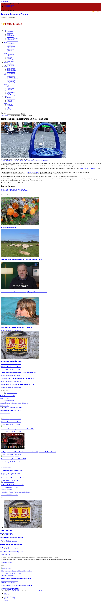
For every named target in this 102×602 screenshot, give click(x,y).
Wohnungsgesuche (11, 77)
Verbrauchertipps (11, 73)
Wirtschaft (6, 62)
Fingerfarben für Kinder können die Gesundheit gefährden (14, 190)
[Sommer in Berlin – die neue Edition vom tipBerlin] (11, 548)
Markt (5, 74)
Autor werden (7, 7)
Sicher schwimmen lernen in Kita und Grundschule (16, 327)
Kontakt (5, 593)
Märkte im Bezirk (11, 72)
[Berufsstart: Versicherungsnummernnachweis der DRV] (13, 426)
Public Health (10, 105)
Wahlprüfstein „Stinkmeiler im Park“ (12, 478)
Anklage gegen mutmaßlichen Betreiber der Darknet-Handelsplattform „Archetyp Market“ (28, 452)
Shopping (6, 66)
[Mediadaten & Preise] (6, 562)
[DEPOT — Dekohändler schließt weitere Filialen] (13, 407)
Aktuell (5, 30)
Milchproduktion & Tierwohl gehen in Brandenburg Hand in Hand (21, 259)
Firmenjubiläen (10, 65)
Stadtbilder (9, 50)
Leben (5, 103)
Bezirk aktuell (10, 45)
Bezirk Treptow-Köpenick (33, 160)
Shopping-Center (11, 68)
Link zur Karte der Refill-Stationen (31, 172)
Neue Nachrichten (11, 43)
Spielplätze (9, 58)
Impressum (6, 594)
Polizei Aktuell (10, 49)
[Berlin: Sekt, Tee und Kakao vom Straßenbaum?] (6, 489)
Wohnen (9, 93)
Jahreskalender (10, 37)
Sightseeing (9, 51)
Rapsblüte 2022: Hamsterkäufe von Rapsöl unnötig (13, 189)
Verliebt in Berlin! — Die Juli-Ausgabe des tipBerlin (16, 585)
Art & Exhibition (11, 99)
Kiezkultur (9, 101)
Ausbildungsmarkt (11, 82)
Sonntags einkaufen (11, 70)
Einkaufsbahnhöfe (11, 69)
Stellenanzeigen (10, 81)
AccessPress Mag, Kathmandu (39, 590)
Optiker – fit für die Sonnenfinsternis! (12, 485)
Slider (41, 160)
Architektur (9, 55)
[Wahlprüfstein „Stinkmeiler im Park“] (7, 475)
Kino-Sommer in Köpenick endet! (11, 361)
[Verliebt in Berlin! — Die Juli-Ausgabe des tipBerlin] (8, 582)
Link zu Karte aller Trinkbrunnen (87, 168)
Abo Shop (6, 600)
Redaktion (3, 160)
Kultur (5, 96)
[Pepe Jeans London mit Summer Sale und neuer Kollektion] (9, 400)
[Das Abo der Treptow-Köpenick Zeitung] (10, 589)
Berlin (25, 160)
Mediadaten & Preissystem (10, 598)
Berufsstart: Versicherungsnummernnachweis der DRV (17, 384)
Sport (8, 107)
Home (2, 115)
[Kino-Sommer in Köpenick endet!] (20, 358)
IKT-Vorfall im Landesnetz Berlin (11, 367)
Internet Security (10, 39)
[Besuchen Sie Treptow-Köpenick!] (11, 25)
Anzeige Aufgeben (11, 76)
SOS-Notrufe (10, 31)
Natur (8, 85)
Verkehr (8, 34)
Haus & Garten (10, 61)
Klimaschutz (9, 89)
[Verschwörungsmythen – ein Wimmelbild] (10, 456)
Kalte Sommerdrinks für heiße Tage (11, 470)
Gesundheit (9, 104)
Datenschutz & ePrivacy (9, 596)
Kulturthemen (10, 100)
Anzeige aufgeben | (8, 6)
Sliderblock (46, 160)
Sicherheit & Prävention (12, 38)
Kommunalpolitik (11, 46)
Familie (8, 108)
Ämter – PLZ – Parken (12, 47)
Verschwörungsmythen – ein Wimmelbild (13, 459)
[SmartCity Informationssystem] (96, 12)
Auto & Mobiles (10, 88)
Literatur (9, 97)
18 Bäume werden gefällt (8, 227)
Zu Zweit (9, 109)
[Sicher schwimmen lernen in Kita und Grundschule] (20, 324)
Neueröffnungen (10, 64)
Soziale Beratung (11, 95)
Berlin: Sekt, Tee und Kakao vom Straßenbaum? (16, 492)
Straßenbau (9, 57)
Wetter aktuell (10, 33)
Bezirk (5, 42)
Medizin (8, 86)
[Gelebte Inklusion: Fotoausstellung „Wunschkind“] (8, 575)
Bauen (5, 53)
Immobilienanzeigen (11, 80)
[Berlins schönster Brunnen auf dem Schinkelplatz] (10, 541)
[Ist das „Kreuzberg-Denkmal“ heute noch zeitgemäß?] (9, 534)
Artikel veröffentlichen (9, 5)
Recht (5, 90)
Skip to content (4, 1)
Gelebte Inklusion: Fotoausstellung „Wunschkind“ (16, 578)
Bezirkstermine (10, 35)
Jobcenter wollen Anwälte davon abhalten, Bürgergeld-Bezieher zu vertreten (24, 292)
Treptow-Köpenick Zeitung (14, 14)
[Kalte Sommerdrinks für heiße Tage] (6, 467)
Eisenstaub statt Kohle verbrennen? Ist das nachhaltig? (17, 378)
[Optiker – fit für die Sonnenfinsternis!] (10, 393)
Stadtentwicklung (11, 54)
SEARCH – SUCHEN (12, 41)
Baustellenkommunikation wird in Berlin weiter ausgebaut (18, 372)
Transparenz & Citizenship (10, 597)
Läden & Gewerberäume (12, 78)
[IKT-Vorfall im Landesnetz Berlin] (11, 419)
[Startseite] (4, 29)
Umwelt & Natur (11, 60)
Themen (5, 84)
